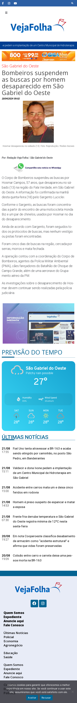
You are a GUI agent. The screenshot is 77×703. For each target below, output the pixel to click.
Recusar (46, 697)
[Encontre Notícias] (72, 3)
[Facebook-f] (2, 3)
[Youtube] (15, 3)
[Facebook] (34, 603)
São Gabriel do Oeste (20, 65)
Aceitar (32, 697)
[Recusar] (72, 692)
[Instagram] (9, 3)
